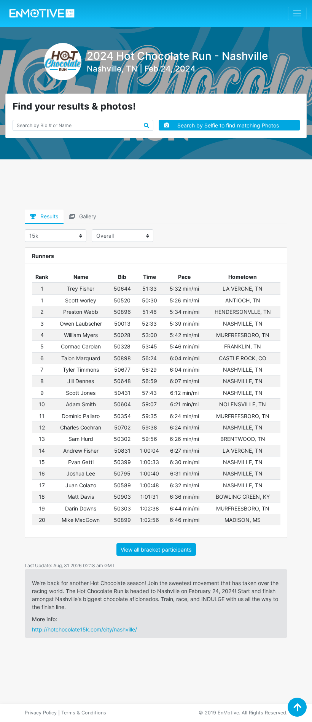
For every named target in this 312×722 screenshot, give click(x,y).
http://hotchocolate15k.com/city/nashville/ (84, 629)
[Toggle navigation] (297, 13)
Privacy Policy (41, 713)
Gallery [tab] (87, 216)
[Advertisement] (156, 187)
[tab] (44, 217)
